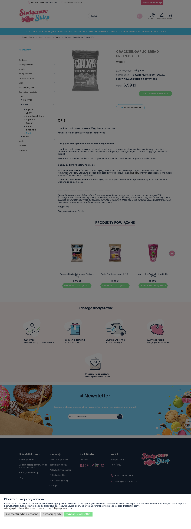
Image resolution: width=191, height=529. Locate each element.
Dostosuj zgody (52, 514)
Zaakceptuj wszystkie (77, 514)
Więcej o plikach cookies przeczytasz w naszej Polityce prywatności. (38, 508)
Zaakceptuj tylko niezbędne (22, 514)
